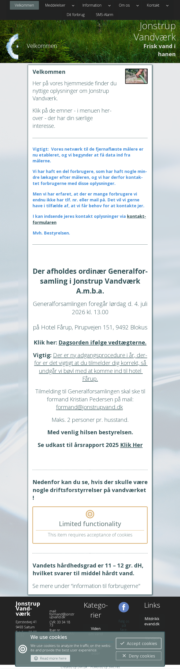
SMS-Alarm (104, 14)
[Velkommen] (11, 49)
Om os (124, 5)
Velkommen (24, 5)
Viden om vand (95, 631)
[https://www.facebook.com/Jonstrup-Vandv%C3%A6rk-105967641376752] (124, 609)
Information (91, 5)
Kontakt (153, 5)
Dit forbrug (76, 14)
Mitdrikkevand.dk (152, 621)
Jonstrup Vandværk (155, 31)
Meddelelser (55, 5)
